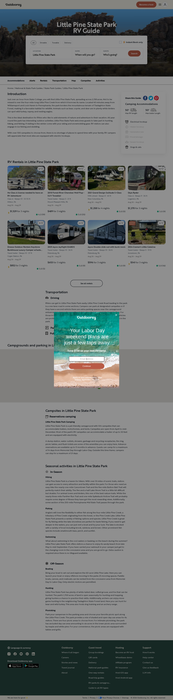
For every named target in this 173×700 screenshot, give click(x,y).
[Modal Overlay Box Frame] (86, 350)
